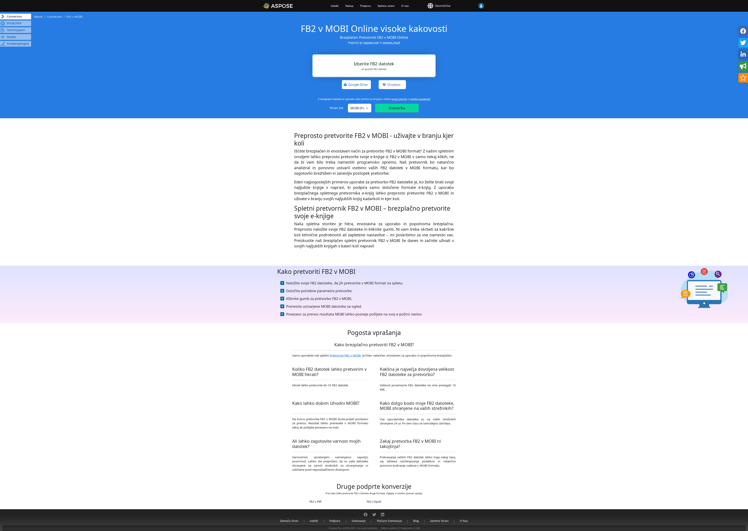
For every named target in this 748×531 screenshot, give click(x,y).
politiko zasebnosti (420, 99)
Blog (416, 521)
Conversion (54, 16)
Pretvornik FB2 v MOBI (345, 355)
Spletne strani (386, 5)
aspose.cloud (391, 42)
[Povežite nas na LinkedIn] (382, 512)
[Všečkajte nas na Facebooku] (366, 512)
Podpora (365, 5)
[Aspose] (289, 6)
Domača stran (289, 521)
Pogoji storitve (407, 528)
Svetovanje (359, 521)
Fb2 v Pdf (315, 501)
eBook (38, 16)
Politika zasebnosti (389, 528)
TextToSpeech (16, 30)
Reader (11, 37)
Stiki (418, 528)
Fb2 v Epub (374, 501)
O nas (405, 5)
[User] (481, 6)
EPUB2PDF (14, 23)
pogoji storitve (399, 99)
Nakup (349, 5)
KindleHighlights (18, 44)
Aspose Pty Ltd (337, 528)
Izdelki (335, 5)
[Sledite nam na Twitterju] (374, 512)
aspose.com (371, 42)
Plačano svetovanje (389, 521)
